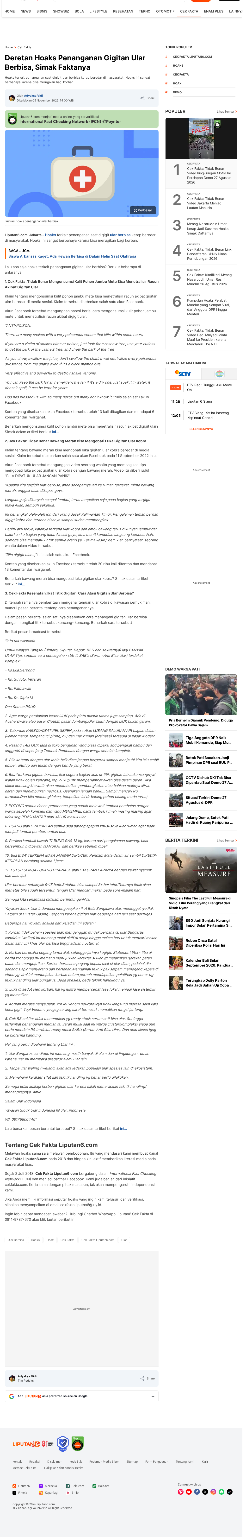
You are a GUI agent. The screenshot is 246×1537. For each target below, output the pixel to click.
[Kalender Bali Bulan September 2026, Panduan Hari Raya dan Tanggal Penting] (176, 963)
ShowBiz (61, 11)
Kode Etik (75, 1462)
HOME (10, 11)
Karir (205, 1462)
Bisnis (42, 11)
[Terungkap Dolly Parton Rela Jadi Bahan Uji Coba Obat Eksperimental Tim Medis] (176, 983)
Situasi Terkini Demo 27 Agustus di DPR (206, 800)
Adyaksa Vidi (33, 95)
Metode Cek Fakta (24, 1468)
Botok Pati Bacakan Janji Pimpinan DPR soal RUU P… (209, 760)
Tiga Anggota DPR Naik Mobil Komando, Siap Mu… (208, 740)
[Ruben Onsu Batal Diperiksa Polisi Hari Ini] (176, 943)
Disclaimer (54, 1462)
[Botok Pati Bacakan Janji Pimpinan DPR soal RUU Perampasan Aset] (176, 760)
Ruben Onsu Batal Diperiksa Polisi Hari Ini (205, 943)
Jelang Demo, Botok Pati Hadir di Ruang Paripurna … (209, 820)
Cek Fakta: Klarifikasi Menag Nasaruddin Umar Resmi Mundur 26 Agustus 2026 (209, 279)
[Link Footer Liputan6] (33, 1444)
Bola (79, 11)
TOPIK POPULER (178, 47)
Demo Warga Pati (182, 669)
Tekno (144, 11)
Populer (175, 111)
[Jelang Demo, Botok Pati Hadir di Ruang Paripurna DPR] (176, 820)
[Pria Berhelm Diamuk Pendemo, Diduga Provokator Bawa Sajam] (201, 694)
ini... (55, 432)
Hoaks (50, 235)
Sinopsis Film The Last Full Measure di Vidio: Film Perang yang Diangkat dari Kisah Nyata (200, 903)
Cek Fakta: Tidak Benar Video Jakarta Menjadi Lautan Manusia (205, 203)
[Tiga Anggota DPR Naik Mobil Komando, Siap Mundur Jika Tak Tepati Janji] (176, 740)
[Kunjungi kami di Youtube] (189, 1492)
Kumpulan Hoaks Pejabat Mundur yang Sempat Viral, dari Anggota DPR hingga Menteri (208, 307)
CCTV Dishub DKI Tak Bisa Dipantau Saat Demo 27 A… (209, 780)
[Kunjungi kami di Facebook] (197, 1492)
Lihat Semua (225, 111)
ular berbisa (120, 235)
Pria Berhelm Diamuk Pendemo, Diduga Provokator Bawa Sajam (201, 722)
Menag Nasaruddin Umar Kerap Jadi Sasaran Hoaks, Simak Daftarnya (208, 228)
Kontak (17, 1462)
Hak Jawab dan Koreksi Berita (63, 1468)
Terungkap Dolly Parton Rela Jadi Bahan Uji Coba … (209, 982)
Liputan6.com (46, 1504)
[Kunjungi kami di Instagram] (213, 1492)
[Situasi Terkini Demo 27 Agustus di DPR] (176, 800)
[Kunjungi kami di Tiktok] (230, 1492)
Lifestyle (98, 11)
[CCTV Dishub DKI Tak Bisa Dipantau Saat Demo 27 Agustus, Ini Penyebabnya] (176, 780)
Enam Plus (213, 11)
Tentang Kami (185, 1462)
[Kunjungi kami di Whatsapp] (221, 1492)
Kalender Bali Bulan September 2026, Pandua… (209, 963)
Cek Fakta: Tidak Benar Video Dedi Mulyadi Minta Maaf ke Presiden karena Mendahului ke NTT (207, 337)
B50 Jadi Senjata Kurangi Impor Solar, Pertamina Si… (209, 923)
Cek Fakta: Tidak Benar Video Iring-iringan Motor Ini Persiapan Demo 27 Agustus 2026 (209, 175)
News (26, 11)
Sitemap (132, 1462)
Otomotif (165, 11)
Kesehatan (123, 11)
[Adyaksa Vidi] (12, 98)
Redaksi (34, 1462)
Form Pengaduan (156, 1462)
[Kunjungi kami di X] (205, 1492)
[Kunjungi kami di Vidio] (181, 1492)
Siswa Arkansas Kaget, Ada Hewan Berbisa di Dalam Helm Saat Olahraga (72, 256)
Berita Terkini (181, 840)
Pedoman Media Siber (104, 1462)
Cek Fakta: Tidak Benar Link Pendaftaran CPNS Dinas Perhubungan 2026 (209, 253)
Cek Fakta (189, 11)
